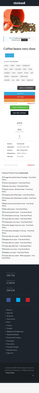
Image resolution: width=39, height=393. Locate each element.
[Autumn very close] (15, 186)
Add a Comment (26, 88)
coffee (12, 65)
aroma (6, 65)
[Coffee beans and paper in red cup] (19, 232)
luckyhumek (20, 144)
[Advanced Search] (35, 2)
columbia (7, 80)
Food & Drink (14, 61)
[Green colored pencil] (16, 183)
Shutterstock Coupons (14, 337)
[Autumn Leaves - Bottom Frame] (19, 190)
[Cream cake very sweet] (17, 219)
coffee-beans (24, 76)
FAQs (8, 322)
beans (11, 69)
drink (17, 80)
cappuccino (14, 76)
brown (26, 73)
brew (13, 73)
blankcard (30, 80)
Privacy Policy (10, 373)
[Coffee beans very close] (17, 222)
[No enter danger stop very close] (19, 226)
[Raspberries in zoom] (16, 239)
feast (23, 80)
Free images (10, 341)
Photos (20, 93)
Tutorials (9, 328)
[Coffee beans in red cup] (17, 215)
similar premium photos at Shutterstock (19, 39)
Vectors (20, 97)
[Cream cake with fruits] (16, 246)
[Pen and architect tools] (17, 212)
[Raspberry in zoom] (15, 252)
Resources (10, 316)
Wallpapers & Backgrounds (15, 331)
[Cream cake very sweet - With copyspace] (19, 256)
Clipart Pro (10, 353)
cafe (31, 73)
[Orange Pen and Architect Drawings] (19, 178)
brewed (20, 73)
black (24, 69)
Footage (20, 100)
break (30, 69)
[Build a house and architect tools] (19, 204)
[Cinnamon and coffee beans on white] (19, 199)
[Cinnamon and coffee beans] (18, 195)
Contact (9, 325)
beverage (18, 69)
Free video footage (12, 347)
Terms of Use (11, 319)
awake (18, 65)
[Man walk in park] (14, 209)
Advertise (10, 313)
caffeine (6, 76)
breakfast (7, 73)
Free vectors (10, 344)
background (26, 65)
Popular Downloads (13, 334)
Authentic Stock (12, 350)
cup (13, 80)
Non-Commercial (22, 150)
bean (5, 69)
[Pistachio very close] (16, 249)
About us (9, 310)
